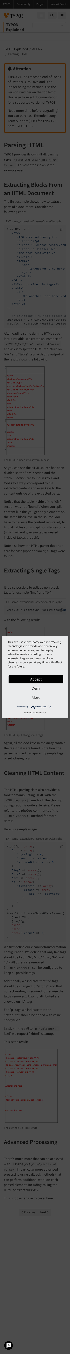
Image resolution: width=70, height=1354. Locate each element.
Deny (36, 688)
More (36, 697)
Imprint (27, 712)
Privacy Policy (39, 712)
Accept (36, 679)
